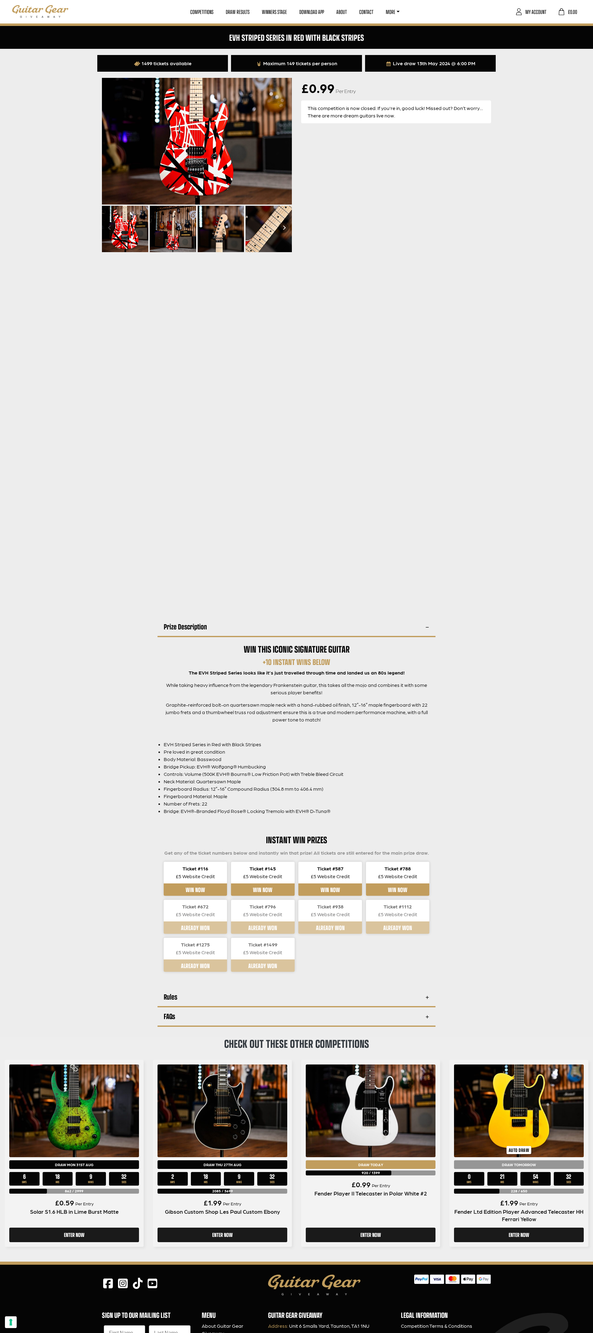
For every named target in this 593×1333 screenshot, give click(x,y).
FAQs (169, 1016)
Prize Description (185, 626)
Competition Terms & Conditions (436, 1326)
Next (283, 227)
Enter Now (74, 1235)
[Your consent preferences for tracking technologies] (11, 1322)
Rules (170, 996)
